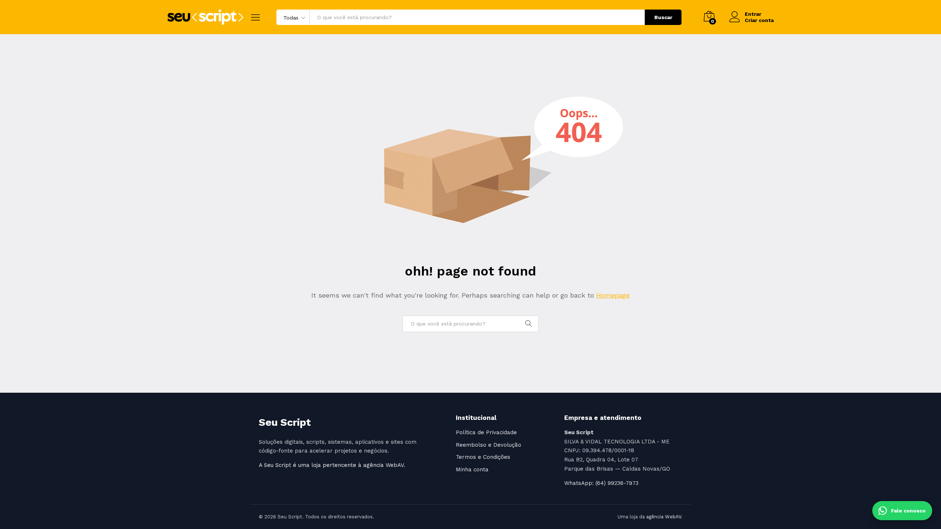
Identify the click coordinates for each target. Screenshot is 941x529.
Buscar (663, 17)
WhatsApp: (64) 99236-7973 (601, 483)
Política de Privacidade (486, 432)
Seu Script (285, 422)
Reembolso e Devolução (488, 445)
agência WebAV (663, 516)
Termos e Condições (483, 457)
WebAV (395, 465)
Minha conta (472, 469)
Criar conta (759, 20)
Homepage (613, 295)
